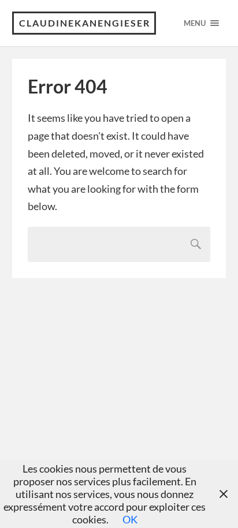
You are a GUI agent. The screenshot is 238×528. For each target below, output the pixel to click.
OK (129, 519)
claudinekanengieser (84, 22)
